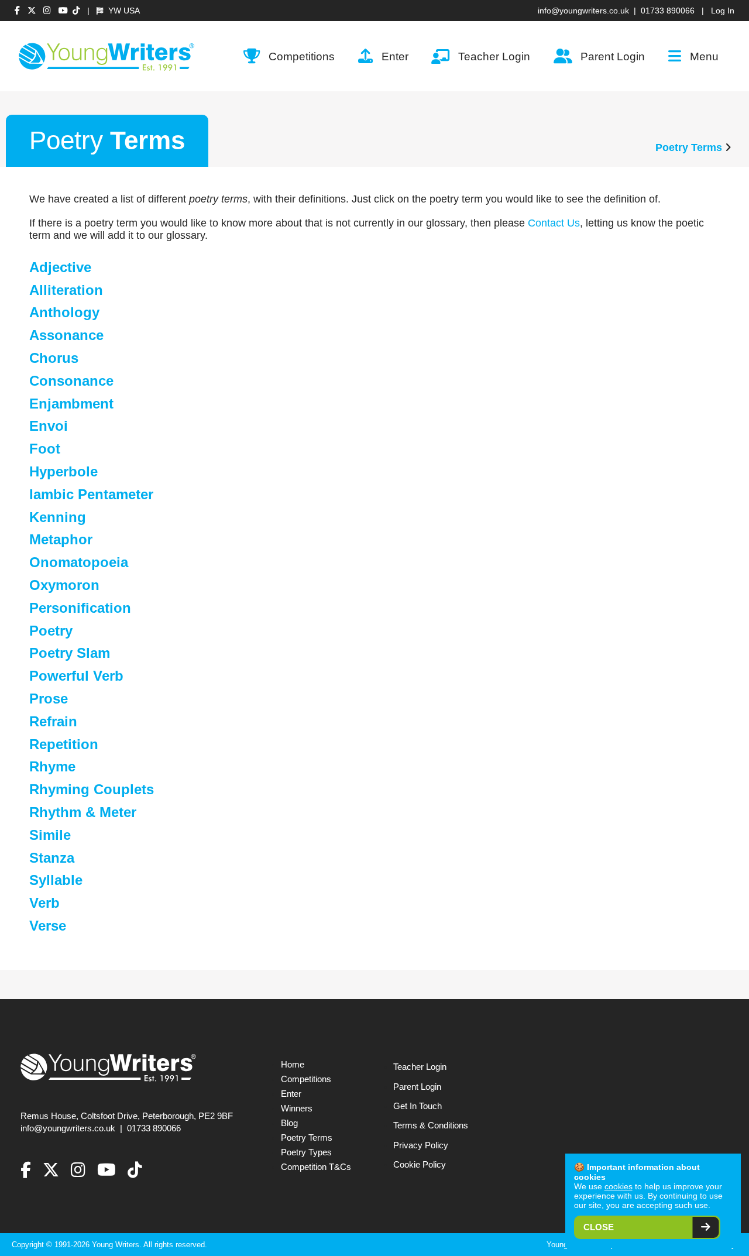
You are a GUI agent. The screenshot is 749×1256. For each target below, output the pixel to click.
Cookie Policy (419, 1164)
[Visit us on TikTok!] (76, 10)
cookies (618, 1186)
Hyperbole (63, 471)
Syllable (56, 880)
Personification (80, 608)
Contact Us (554, 223)
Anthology (64, 312)
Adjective (60, 267)
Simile (50, 835)
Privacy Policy (420, 1145)
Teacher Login (494, 56)
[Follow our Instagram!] (48, 10)
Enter (395, 56)
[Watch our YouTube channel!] (63, 10)
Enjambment (71, 403)
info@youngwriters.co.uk (583, 10)
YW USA (123, 10)
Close (598, 1227)
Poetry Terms (688, 147)
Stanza (51, 858)
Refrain (53, 721)
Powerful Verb (76, 676)
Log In (722, 10)
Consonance (71, 381)
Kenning (57, 517)
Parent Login (612, 56)
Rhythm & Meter (82, 812)
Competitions (302, 56)
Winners (296, 1108)
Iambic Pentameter (91, 494)
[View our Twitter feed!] (33, 10)
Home (292, 1064)
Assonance (66, 335)
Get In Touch (417, 1106)
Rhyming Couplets (91, 789)
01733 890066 (668, 10)
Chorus (53, 358)
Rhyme (52, 766)
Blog (289, 1123)
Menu (704, 56)
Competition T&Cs (316, 1167)
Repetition (63, 744)
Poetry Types (306, 1152)
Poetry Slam (69, 653)
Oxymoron (64, 585)
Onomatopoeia (78, 562)
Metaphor (60, 539)
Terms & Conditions (430, 1125)
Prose (48, 698)
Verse (47, 926)
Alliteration (66, 290)
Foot (44, 449)
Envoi (48, 426)
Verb (44, 903)
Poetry (51, 631)
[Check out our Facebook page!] (19, 10)
